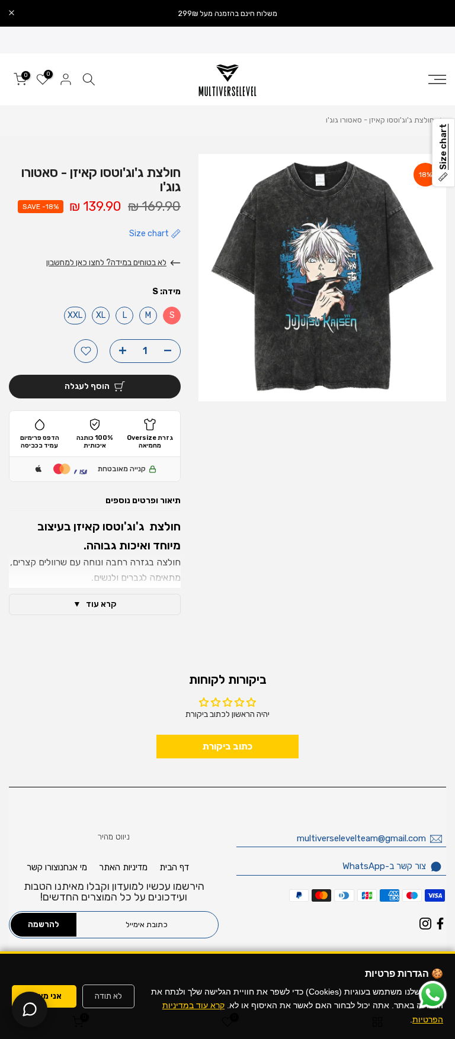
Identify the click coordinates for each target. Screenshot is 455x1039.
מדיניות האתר (123, 867)
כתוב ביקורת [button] (227, 746)
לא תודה (108, 996)
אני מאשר (44, 996)
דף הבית (174, 867)
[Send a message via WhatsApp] (432, 995)
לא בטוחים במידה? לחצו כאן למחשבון (106, 263)
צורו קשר (42, 867)
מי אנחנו (72, 867)
